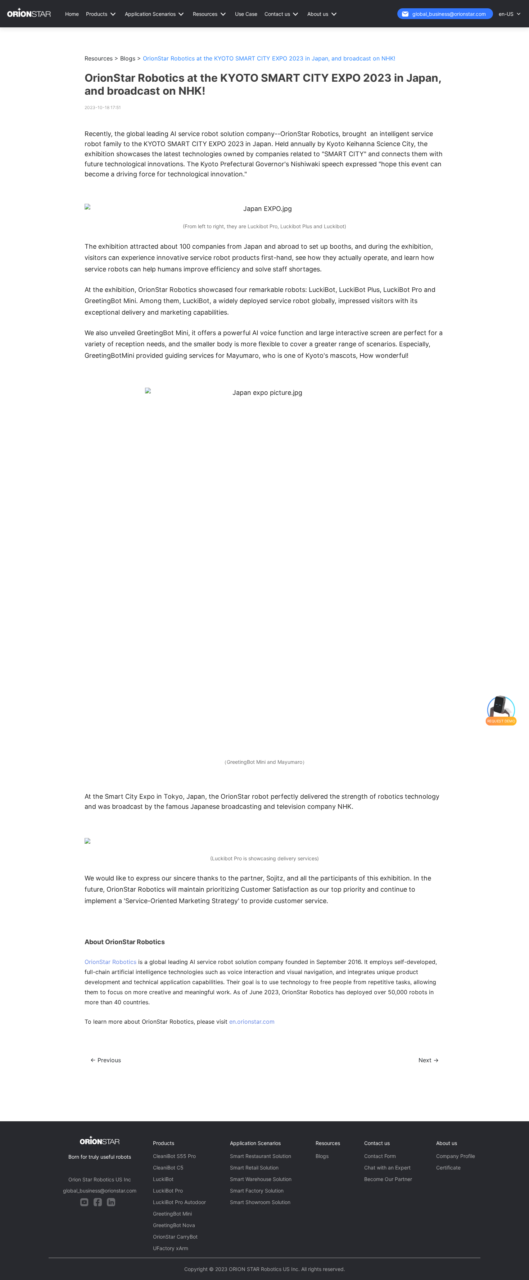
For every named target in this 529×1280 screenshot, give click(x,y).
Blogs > (130, 58)
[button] (102, 13)
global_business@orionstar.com (449, 14)
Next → (429, 1060)
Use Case (246, 14)
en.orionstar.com (252, 1021)
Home (72, 14)
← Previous (105, 1060)
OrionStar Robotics (110, 961)
